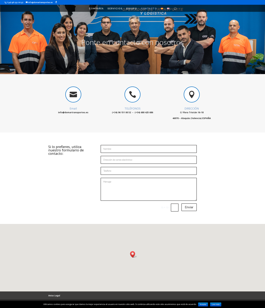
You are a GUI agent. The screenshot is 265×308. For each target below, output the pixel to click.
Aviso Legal (54, 295)
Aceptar (203, 304)
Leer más (216, 304)
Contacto (149, 9)
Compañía (96, 9)
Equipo (131, 9)
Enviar (189, 207)
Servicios (115, 9)
